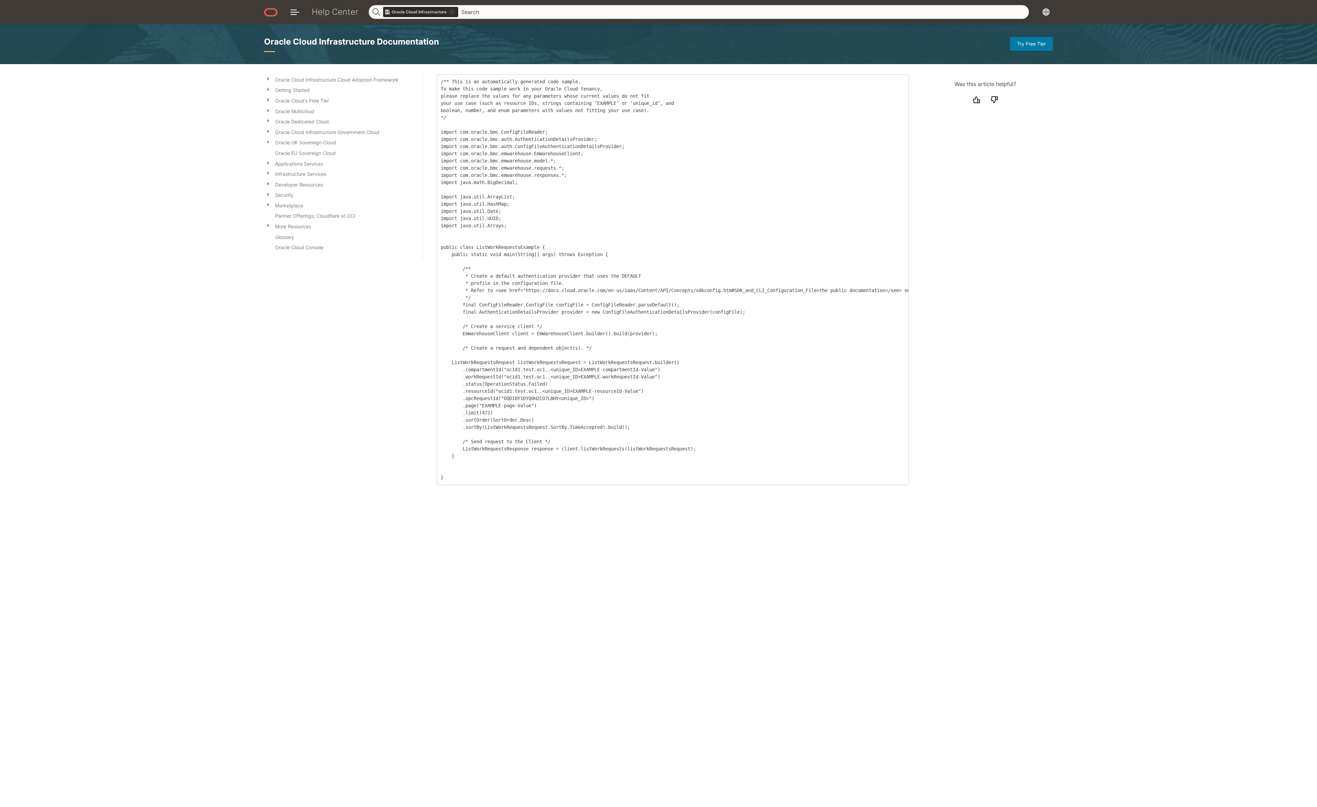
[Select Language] (1046, 12)
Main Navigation (294, 12)
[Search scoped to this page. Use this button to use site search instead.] (452, 12)
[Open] (268, 78)
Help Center (335, 12)
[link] (421, 12)
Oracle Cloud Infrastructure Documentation (351, 42)
